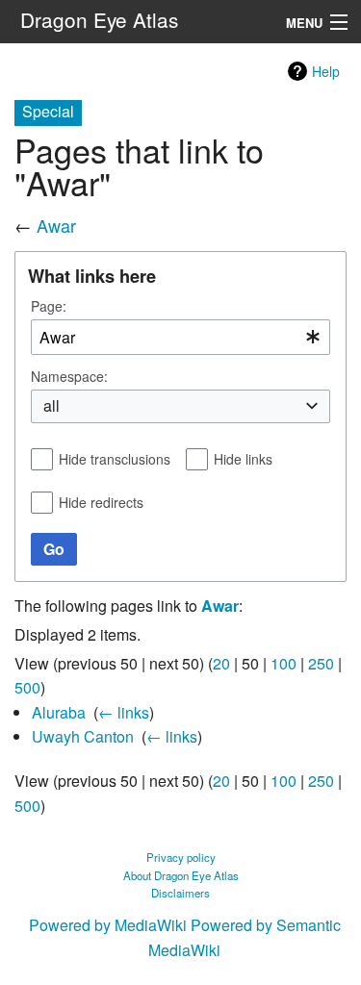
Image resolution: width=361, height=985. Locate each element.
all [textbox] (51, 406)
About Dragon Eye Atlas (181, 875)
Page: (48, 306)
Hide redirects (101, 502)
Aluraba (59, 712)
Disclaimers (180, 892)
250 (321, 663)
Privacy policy (181, 857)
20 (221, 663)
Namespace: (69, 376)
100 (284, 663)
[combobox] (180, 337)
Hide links (243, 458)
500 (27, 687)
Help (326, 71)
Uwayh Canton (83, 736)
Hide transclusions (114, 458)
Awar (56, 225)
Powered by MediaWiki (108, 925)
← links (123, 712)
